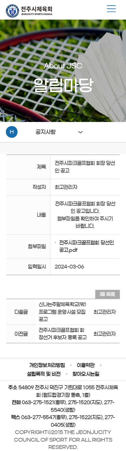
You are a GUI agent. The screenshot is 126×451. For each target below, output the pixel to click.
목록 (110, 294)
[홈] (29, 15)
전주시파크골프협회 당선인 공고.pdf (86, 246)
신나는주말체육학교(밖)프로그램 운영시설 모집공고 (62, 312)
